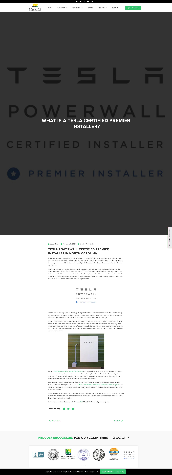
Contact (115, 8)
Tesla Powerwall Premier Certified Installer (68, 371)
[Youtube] (88, 1)
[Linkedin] (92, 1)
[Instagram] (84, 1)
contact (80, 402)
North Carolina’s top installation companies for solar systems (99, 385)
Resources (101, 8)
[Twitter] (81, 1)
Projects (90, 8)
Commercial (76, 8)
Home (50, 8)
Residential (61, 8)
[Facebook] (77, 1)
